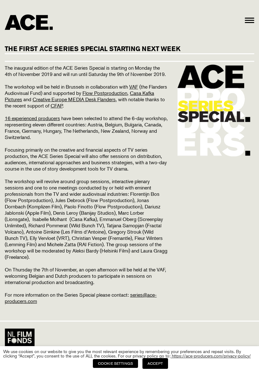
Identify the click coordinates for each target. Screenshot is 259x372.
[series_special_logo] (216, 154)
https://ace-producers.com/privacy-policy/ (211, 355)
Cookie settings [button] (115, 363)
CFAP (57, 105)
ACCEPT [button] (155, 363)
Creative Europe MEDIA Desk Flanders (74, 99)
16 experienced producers (32, 118)
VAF (133, 87)
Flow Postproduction (104, 93)
